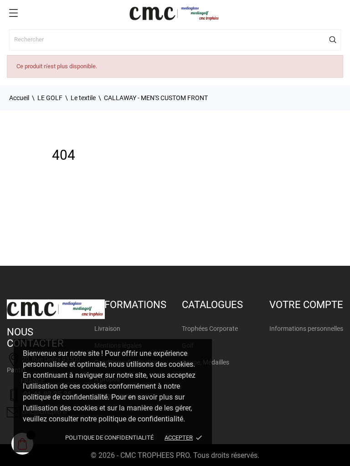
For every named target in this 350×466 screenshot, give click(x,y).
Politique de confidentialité (109, 437)
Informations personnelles (306, 328)
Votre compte (306, 304)
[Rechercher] (333, 39)
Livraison (107, 328)
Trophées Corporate (210, 328)
